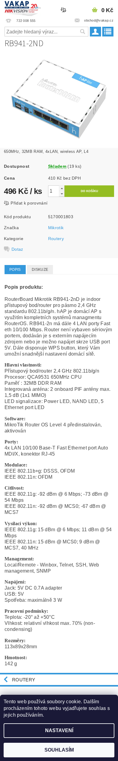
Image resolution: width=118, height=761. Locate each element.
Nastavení (59, 730)
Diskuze (40, 269)
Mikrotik (56, 227)
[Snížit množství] (61, 194)
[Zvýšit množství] (61, 188)
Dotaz (17, 249)
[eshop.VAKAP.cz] (23, 8)
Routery (56, 238)
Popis (15, 269)
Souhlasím (59, 749)
